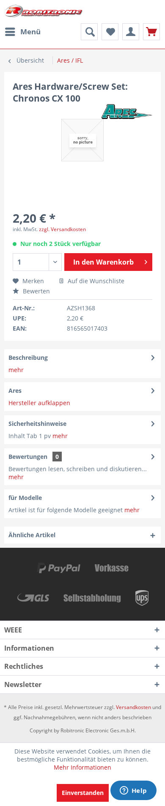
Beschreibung (28, 357)
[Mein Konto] (130, 31)
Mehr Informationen (82, 767)
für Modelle (25, 498)
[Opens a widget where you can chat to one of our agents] (133, 791)
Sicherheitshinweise (37, 424)
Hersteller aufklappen (39, 403)
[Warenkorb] (151, 31)
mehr (16, 370)
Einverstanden (83, 793)
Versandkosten (133, 707)
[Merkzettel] (110, 31)
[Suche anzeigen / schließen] (89, 31)
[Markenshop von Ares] (127, 111)
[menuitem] (22, 31)
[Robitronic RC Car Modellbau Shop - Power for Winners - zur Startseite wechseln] (43, 11)
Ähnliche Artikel (31, 535)
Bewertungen (27, 457)
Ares (15, 390)
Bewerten (35, 291)
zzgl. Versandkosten (62, 229)
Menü (30, 31)
